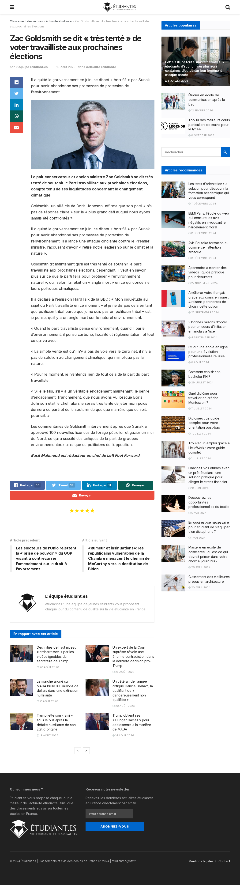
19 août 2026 (48, 735)
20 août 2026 (125, 705)
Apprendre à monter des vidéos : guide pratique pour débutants (207, 272)
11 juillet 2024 (201, 408)
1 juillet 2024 (201, 433)
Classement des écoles (26, 21)
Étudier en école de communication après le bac (206, 99)
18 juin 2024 (200, 488)
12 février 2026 (202, 110)
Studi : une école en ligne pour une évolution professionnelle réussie (208, 351)
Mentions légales (201, 861)
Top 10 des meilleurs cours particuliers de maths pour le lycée (209, 124)
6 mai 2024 (198, 512)
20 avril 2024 (200, 587)
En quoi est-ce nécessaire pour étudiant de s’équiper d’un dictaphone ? (209, 526)
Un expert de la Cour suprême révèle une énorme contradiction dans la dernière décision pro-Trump (133, 656)
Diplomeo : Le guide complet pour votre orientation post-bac (204, 422)
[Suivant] (86, 750)
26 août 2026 (49, 667)
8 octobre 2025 (202, 135)
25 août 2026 (125, 671)
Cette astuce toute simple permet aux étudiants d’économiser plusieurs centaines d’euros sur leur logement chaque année (194, 68)
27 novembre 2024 (204, 283)
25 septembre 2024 (205, 312)
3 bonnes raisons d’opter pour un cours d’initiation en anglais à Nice (207, 326)
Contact (224, 861)
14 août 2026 (124, 735)
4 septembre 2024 (204, 337)
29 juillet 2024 (202, 382)
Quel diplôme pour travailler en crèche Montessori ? (203, 398)
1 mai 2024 (198, 537)
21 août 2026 (48, 701)
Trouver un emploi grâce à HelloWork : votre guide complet (209, 447)
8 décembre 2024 (203, 233)
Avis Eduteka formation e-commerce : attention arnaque (208, 247)
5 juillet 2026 (177, 80)
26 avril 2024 (200, 567)
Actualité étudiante (59, 21)
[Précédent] (77, 750)
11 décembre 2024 (203, 203)
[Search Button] (225, 152)
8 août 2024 (200, 362)
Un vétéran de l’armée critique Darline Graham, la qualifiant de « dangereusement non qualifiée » (132, 690)
